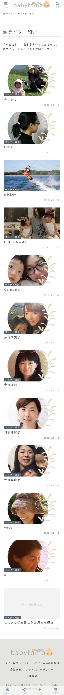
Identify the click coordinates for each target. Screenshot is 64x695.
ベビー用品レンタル (17, 663)
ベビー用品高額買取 (46, 663)
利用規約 (32, 676)
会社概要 (15, 669)
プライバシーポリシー (40, 669)
